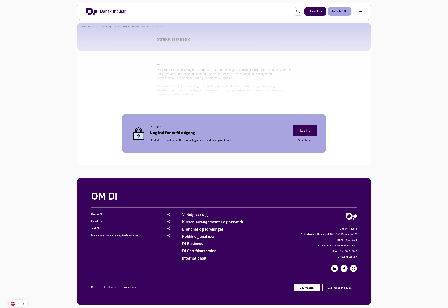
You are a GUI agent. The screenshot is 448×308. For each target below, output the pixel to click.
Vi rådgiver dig (195, 214)
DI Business (192, 243)
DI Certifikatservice (199, 251)
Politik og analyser (198, 236)
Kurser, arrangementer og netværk (212, 222)
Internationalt (194, 258)
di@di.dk (351, 257)
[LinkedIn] (334, 268)
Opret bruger (305, 140)
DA (18, 303)
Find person (111, 287)
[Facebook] (344, 268)
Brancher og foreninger (202, 229)
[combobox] (18, 303)
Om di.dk (96, 287)
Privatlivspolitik (130, 287)
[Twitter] (353, 268)
